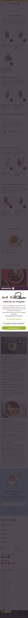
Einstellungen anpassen (14, 319)
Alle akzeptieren (14, 328)
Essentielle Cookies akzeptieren (14, 323)
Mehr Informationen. (10, 315)
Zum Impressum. (19, 315)
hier (12, 314)
